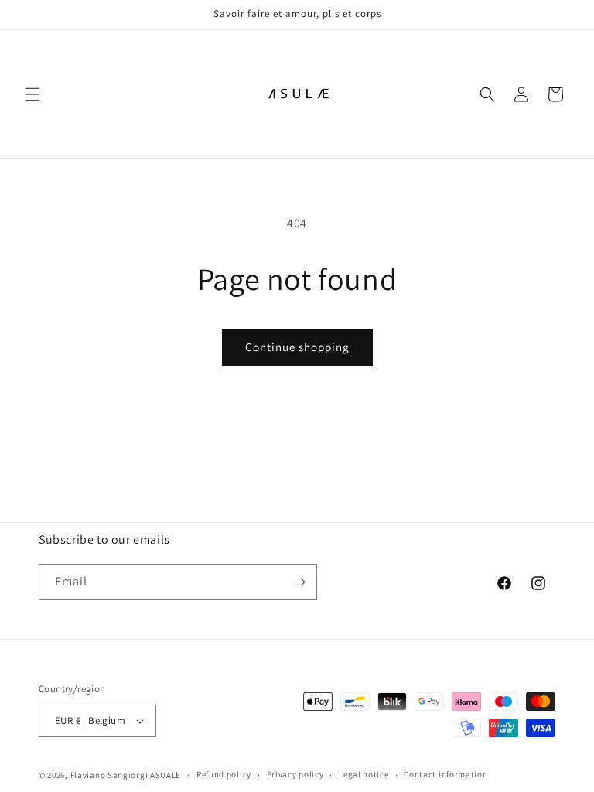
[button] (32, 94)
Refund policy (223, 774)
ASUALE (165, 775)
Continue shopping (297, 347)
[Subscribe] (299, 582)
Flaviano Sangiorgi (109, 775)
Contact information (445, 774)
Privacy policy (295, 774)
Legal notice (363, 774)
